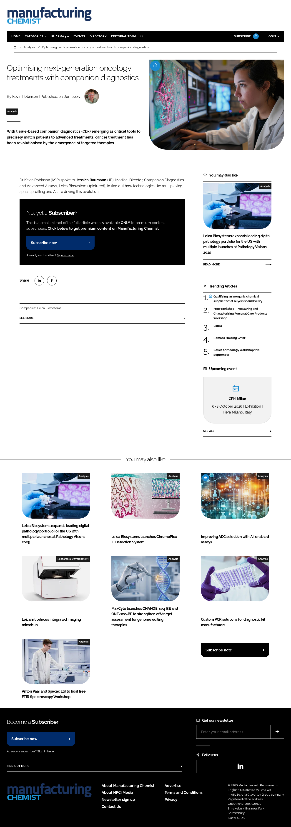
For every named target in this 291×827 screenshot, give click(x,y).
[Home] (15, 47)
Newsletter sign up (118, 799)
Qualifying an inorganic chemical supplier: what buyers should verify (237, 299)
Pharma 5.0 (60, 36)
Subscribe (242, 36)
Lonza (219, 326)
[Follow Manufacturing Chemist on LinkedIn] (240, 768)
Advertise (173, 786)
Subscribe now (44, 243)
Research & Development (73, 558)
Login (271, 36)
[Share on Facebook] (52, 280)
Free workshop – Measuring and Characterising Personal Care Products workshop (240, 313)
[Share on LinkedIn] (39, 280)
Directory (98, 36)
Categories (34, 36)
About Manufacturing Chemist (128, 786)
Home (15, 36)
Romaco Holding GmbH (229, 338)
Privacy (171, 799)
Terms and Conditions (184, 792)
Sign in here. (65, 255)
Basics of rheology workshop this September (236, 352)
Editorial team (123, 36)
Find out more (18, 766)
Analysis (12, 111)
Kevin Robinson (25, 96)
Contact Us (111, 806)
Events (79, 36)
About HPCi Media (117, 792)
